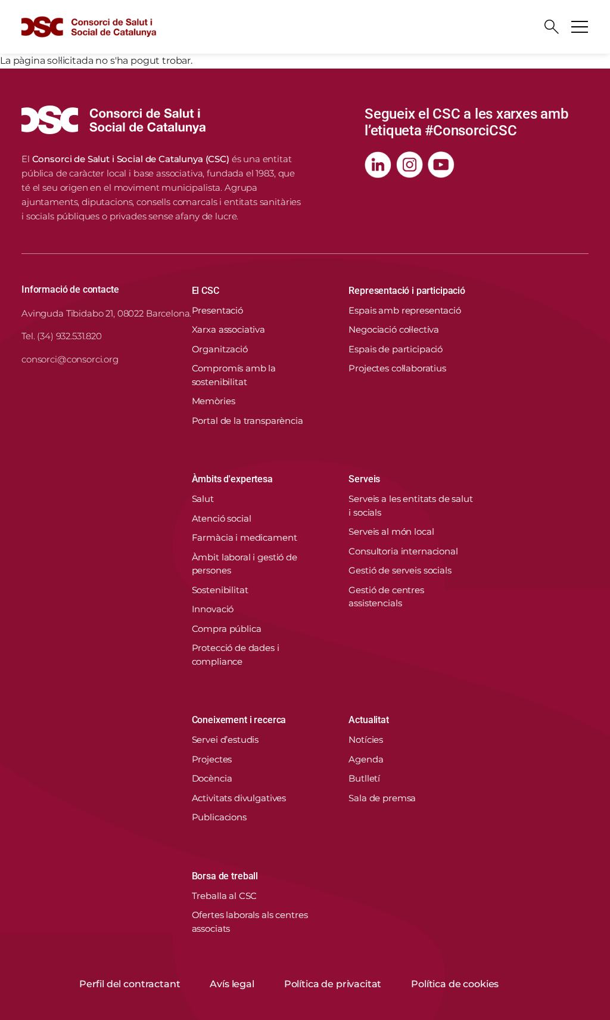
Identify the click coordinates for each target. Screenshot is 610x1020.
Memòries (213, 401)
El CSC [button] (205, 290)
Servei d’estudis (225, 739)
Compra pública (227, 628)
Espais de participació (395, 349)
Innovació (213, 609)
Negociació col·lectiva (393, 329)
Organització (220, 349)
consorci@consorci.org (70, 359)
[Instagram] (409, 164)
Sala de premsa (382, 798)
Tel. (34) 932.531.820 (61, 336)
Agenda (365, 759)
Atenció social (221, 518)
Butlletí (364, 778)
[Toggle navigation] (580, 26)
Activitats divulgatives (239, 798)
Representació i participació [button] (406, 290)
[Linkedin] (378, 164)
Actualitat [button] (368, 720)
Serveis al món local (391, 531)
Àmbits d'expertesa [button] (232, 479)
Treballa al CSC (224, 895)
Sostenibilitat (220, 590)
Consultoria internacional (403, 551)
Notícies (365, 739)
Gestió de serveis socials (399, 570)
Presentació (217, 310)
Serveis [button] (364, 479)
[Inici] (88, 27)
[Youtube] (441, 164)
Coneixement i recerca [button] (239, 720)
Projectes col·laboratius (397, 368)
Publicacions (219, 817)
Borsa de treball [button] (225, 876)
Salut (203, 498)
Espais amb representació (404, 310)
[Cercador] (551, 27)
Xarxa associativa (228, 329)
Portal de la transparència (247, 420)
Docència (212, 778)
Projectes (212, 759)
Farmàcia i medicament (244, 537)
